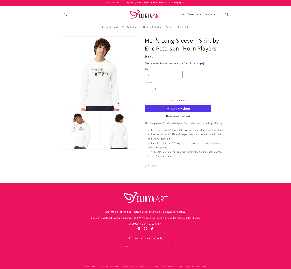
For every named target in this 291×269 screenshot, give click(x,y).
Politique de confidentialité (173, 266)
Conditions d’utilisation (196, 266)
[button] (65, 14)
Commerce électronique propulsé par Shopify (115, 266)
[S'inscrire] (169, 246)
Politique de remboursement (147, 266)
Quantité (148, 82)
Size (146, 69)
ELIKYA (94, 266)
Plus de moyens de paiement (178, 116)
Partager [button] (152, 165)
